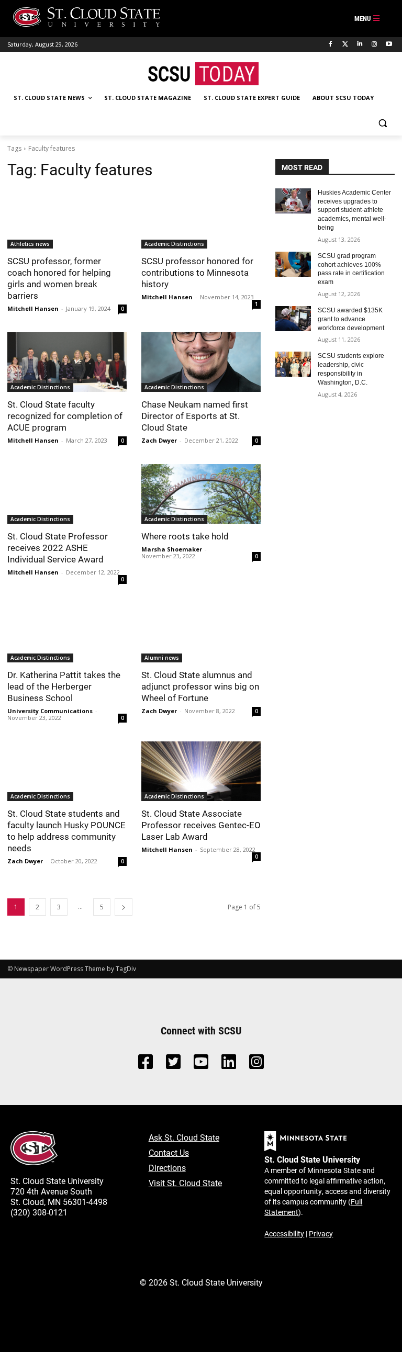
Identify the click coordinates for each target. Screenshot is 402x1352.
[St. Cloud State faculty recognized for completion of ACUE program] (67, 362)
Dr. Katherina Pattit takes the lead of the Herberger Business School (63, 686)
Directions (167, 1167)
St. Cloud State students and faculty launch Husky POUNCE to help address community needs (66, 830)
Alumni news (161, 657)
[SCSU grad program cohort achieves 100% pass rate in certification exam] (293, 264)
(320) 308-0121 (39, 1212)
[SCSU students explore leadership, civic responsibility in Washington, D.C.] (293, 364)
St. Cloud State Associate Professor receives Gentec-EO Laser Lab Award (201, 824)
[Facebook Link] (145, 1064)
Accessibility (284, 1233)
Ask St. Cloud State (184, 1137)
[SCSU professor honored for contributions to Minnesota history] (201, 219)
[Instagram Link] (256, 1064)
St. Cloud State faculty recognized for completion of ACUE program (64, 415)
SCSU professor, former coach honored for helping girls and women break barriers (59, 278)
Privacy (321, 1233)
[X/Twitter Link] (173, 1064)
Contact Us (169, 1152)
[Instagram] (374, 44)
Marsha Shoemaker (171, 549)
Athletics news (30, 243)
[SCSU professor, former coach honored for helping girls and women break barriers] (67, 219)
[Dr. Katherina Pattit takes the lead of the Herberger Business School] (67, 632)
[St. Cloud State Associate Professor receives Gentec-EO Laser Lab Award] (201, 771)
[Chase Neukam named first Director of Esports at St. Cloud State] (201, 362)
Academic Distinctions (174, 243)
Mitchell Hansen (33, 308)
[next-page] (123, 907)
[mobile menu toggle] (367, 19)
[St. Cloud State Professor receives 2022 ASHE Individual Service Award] (67, 494)
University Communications (50, 711)
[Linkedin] (360, 44)
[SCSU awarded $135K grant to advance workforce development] (293, 318)
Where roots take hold (185, 536)
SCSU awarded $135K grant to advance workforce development (351, 319)
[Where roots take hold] (201, 494)
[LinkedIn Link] (229, 1064)
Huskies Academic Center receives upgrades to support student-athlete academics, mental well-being (354, 210)
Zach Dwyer (159, 440)
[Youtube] (389, 44)
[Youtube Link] (201, 1064)
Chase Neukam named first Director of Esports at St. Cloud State (194, 415)
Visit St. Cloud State (185, 1182)
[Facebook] (331, 44)
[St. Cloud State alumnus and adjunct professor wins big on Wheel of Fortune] (201, 632)
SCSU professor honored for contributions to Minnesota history (197, 272)
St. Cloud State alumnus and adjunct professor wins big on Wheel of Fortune (200, 686)
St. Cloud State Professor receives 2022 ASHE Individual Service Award (57, 547)
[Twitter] (345, 44)
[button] (382, 123)
